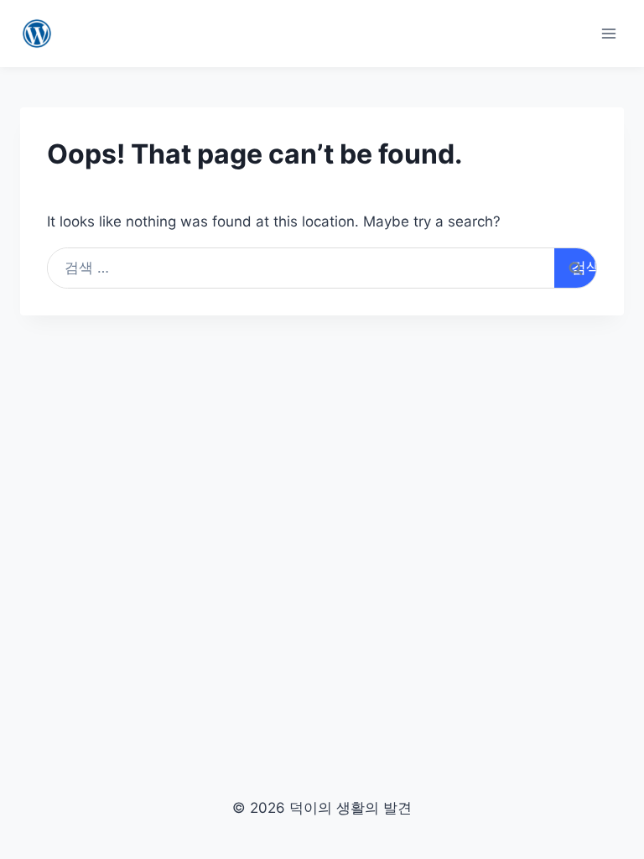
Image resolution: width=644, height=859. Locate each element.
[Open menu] (608, 33)
